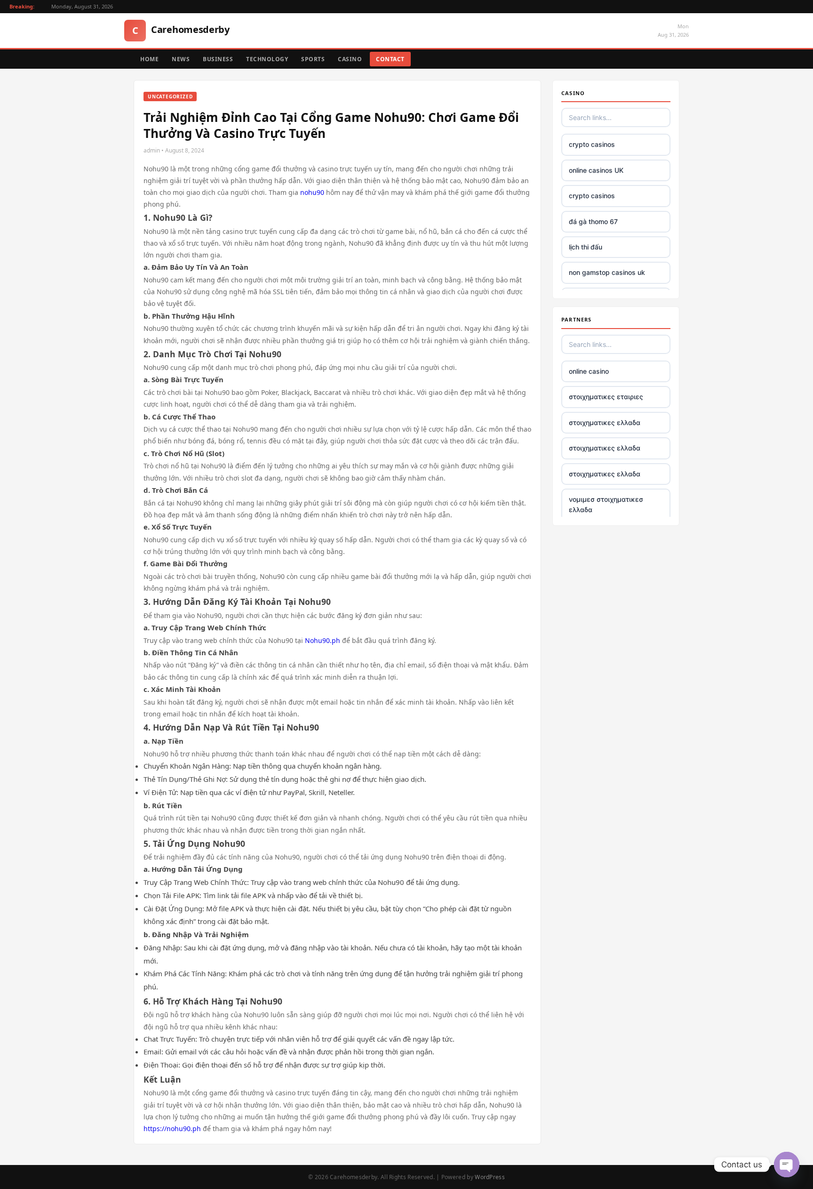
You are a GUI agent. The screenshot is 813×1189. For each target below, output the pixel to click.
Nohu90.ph (322, 640)
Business (218, 59)
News (181, 59)
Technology (267, 59)
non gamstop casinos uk (607, 272)
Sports (313, 59)
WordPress (490, 1177)
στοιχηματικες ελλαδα (604, 422)
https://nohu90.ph (172, 1128)
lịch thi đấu (585, 247)
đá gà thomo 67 (593, 221)
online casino (589, 371)
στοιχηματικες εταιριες (606, 397)
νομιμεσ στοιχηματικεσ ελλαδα (606, 504)
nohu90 (312, 192)
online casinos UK (596, 170)
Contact (390, 59)
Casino (350, 59)
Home (149, 59)
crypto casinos (592, 144)
